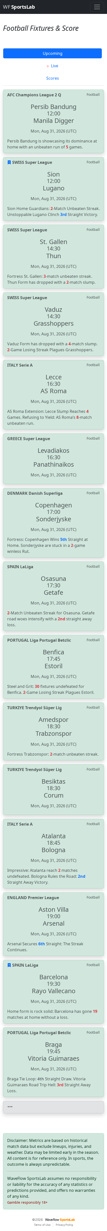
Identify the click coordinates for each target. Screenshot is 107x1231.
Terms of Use (42, 1225)
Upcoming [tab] (52, 53)
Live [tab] (54, 66)
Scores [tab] (52, 78)
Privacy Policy (64, 1225)
